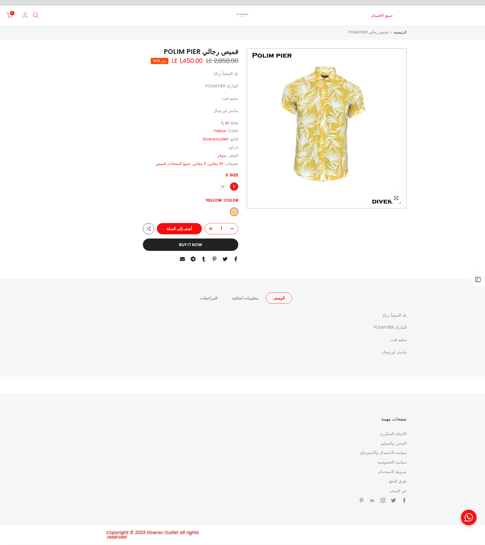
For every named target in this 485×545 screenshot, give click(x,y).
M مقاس (215, 163)
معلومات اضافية (245, 298)
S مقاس (199, 163)
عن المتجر (398, 491)
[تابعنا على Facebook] (404, 500)
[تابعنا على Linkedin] (372, 500)
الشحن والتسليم (394, 443)
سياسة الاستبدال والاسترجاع (383, 452)
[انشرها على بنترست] (214, 259)
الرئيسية (400, 32)
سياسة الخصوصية (392, 462)
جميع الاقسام (382, 15)
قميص (161, 163)
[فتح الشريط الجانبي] (478, 279)
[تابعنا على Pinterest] (361, 500)
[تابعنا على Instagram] (382, 500)
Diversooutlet (216, 139)
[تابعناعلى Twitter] (393, 500)
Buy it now (190, 244)
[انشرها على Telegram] (193, 259)
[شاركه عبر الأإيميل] (182, 259)
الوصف (279, 298)
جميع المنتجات (179, 163)
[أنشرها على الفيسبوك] (235, 259)
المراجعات (209, 298)
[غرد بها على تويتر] (225, 259)
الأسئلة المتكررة (393, 434)
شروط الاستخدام (392, 471)
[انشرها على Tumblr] (203, 259)
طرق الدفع (398, 481)
